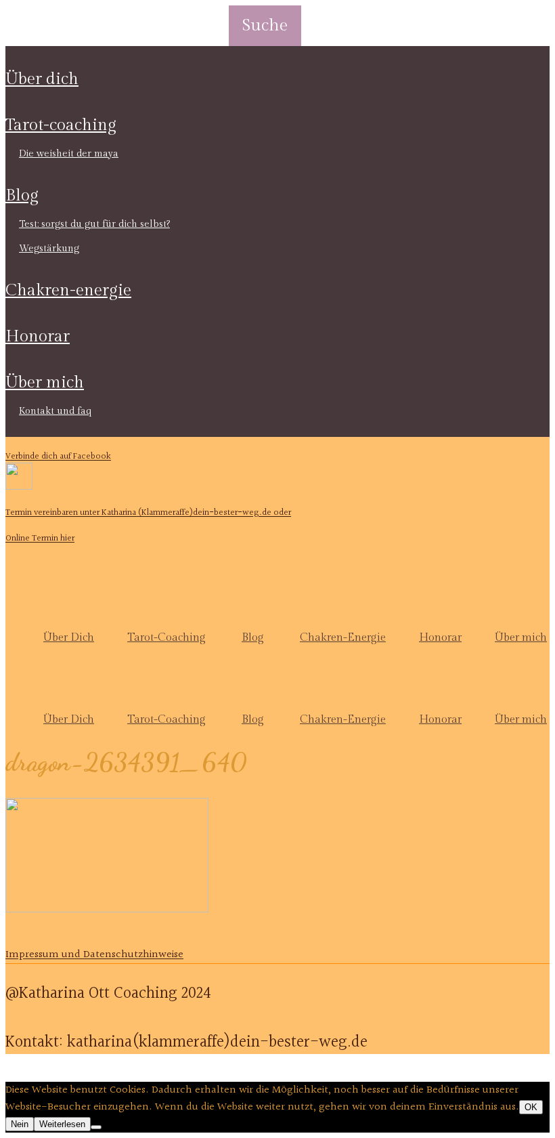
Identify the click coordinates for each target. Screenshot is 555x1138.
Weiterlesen (62, 1124)
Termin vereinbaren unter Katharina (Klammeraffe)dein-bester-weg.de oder (148, 513)
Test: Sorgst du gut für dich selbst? (94, 224)
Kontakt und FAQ (55, 411)
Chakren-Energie (68, 290)
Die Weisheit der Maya (68, 153)
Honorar (37, 336)
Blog (22, 195)
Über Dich (42, 79)
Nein (19, 1124)
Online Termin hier (39, 538)
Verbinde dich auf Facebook (58, 456)
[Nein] (96, 1127)
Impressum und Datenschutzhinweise (94, 954)
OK (531, 1107)
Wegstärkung (49, 248)
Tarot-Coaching (60, 125)
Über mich (44, 382)
